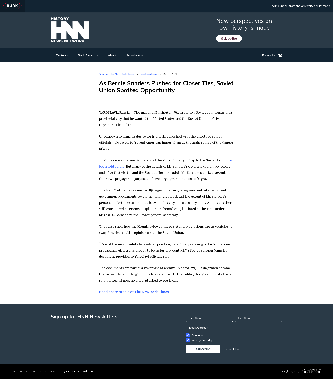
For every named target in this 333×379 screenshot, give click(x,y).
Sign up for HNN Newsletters (77, 371)
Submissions (134, 55)
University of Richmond (315, 6)
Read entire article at (134, 291)
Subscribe (229, 38)
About (112, 55)
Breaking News (149, 74)
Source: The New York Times (117, 74)
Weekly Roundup (202, 340)
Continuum (198, 335)
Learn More (232, 349)
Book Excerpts (88, 55)
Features (62, 55)
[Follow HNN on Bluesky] (280, 55)
